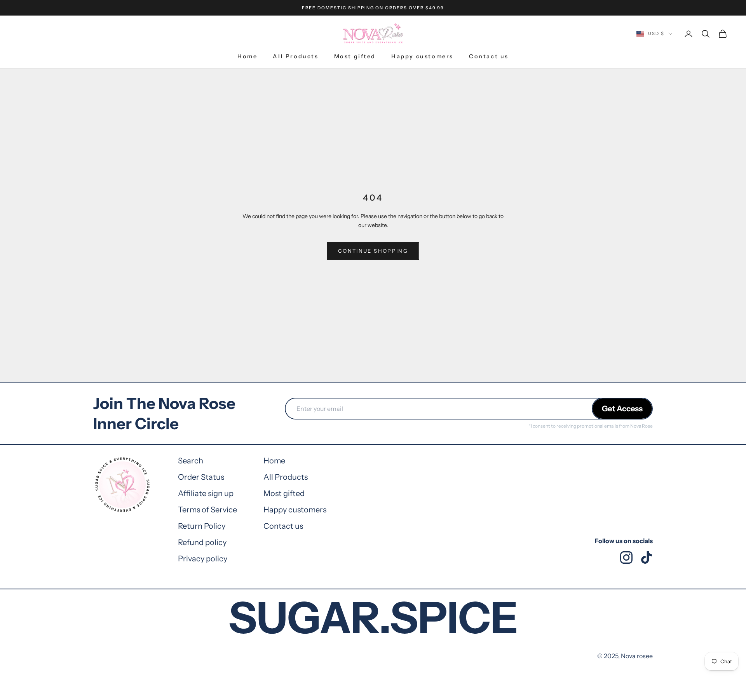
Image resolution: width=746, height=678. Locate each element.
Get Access (622, 408)
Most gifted (355, 56)
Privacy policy (202, 558)
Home (247, 56)
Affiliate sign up (206, 493)
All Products (295, 56)
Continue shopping (373, 251)
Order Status (201, 477)
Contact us (489, 56)
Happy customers (422, 56)
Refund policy (202, 542)
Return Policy (201, 526)
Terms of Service (207, 509)
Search (190, 460)
